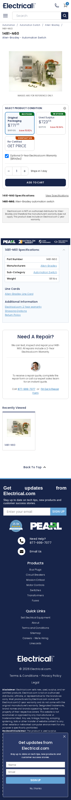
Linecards (35, 643)
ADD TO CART (35, 182)
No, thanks (35, 788)
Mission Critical (35, 580)
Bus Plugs (35, 569)
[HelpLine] (59, 5)
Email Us (36, 551)
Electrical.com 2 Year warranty (23, 306)
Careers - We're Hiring (35, 638)
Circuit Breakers (35, 574)
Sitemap (35, 633)
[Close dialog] (64, 736)
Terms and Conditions (35, 628)
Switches (35, 590)
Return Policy (13, 315)
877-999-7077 (26, 389)
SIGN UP (58, 511)
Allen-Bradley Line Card (19, 294)
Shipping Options (16, 311)
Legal (35, 682)
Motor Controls (35, 585)
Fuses (35, 600)
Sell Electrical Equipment (35, 617)
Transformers (35, 595)
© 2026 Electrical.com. (35, 669)
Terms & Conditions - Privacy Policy (35, 676)
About (35, 622)
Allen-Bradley (49, 265)
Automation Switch (34, 37)
